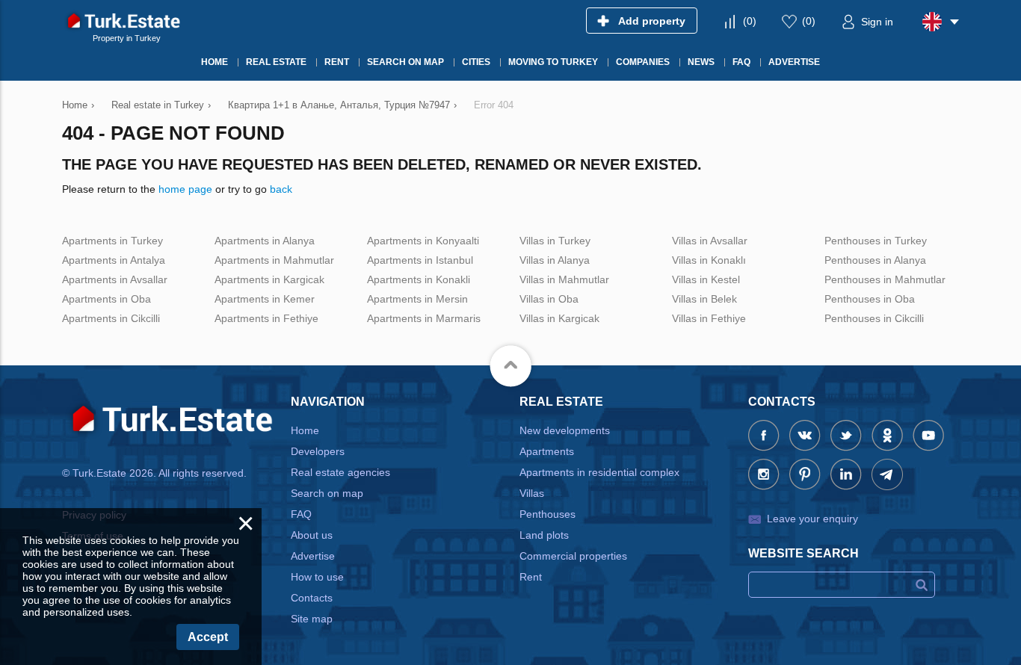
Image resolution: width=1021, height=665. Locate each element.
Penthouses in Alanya (875, 260)
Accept (208, 637)
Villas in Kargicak (559, 318)
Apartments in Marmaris (424, 318)
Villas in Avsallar (709, 241)
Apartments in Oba (106, 299)
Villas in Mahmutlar (564, 279)
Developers (318, 451)
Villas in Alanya (554, 260)
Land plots (544, 535)
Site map (312, 619)
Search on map (327, 493)
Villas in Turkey (554, 241)
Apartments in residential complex (599, 472)
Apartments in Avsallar (114, 279)
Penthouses (547, 514)
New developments (564, 430)
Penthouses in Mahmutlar (885, 279)
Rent (530, 577)
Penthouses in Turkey (875, 241)
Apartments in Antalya (113, 260)
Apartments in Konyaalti (423, 241)
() (749, 21)
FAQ (301, 514)
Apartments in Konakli (418, 279)
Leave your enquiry (812, 519)
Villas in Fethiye (709, 318)
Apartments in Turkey (112, 241)
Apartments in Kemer (265, 299)
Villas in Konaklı (709, 260)
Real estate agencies (340, 472)
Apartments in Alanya (265, 241)
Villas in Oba (549, 299)
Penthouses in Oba (869, 299)
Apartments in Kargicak (269, 279)
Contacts (312, 598)
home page (185, 189)
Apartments (546, 451)
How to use (317, 577)
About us (312, 535)
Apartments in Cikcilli (111, 318)
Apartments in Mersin (417, 299)
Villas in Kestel (706, 279)
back (281, 189)
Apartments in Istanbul (420, 260)
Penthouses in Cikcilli (874, 318)
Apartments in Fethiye (266, 318)
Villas (531, 493)
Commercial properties (573, 556)
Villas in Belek (704, 299)
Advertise (313, 556)
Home (305, 430)
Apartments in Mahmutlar (274, 260)
